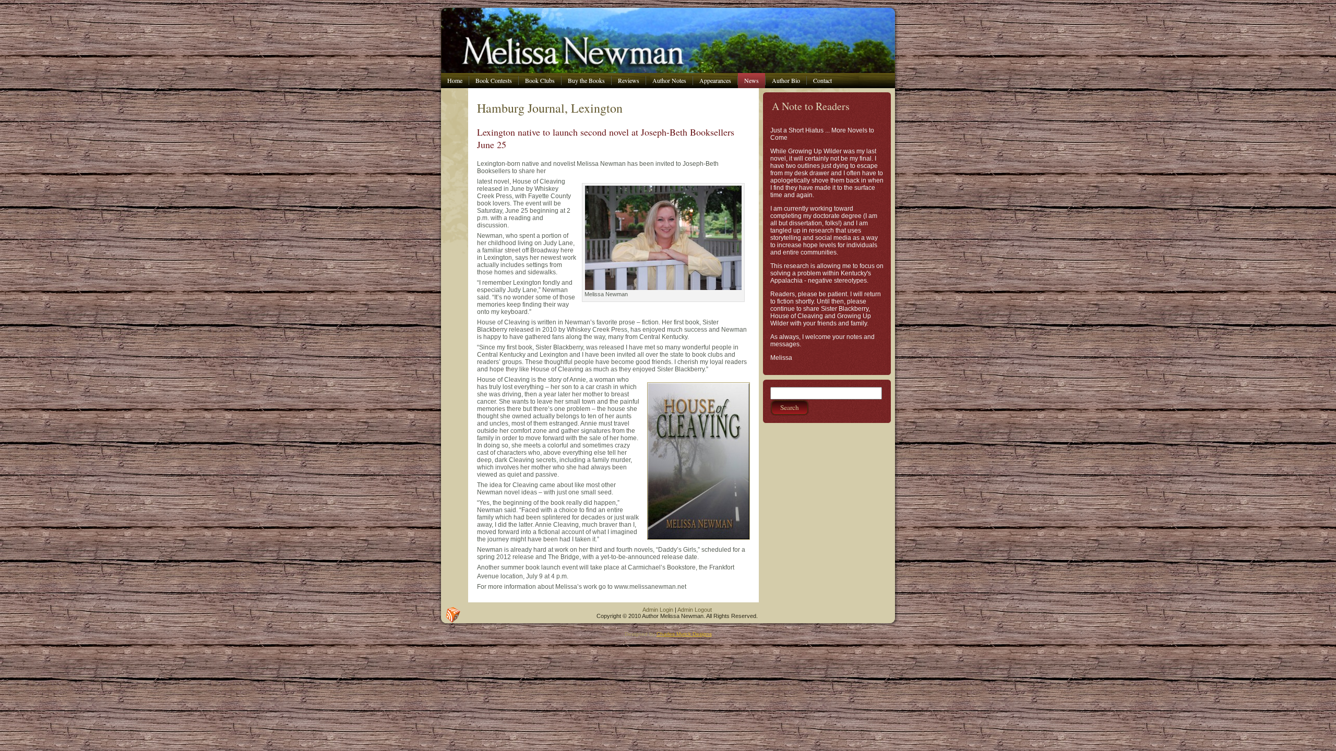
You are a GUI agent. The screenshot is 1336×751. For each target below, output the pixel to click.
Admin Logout (694, 610)
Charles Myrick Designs (684, 634)
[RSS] (453, 615)
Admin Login (657, 610)
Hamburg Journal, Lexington (550, 108)
